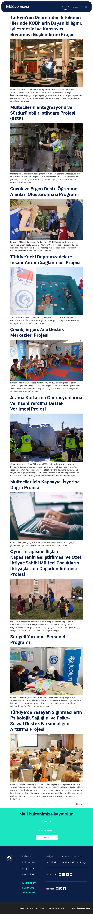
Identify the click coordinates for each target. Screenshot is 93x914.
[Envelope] (57, 888)
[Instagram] (63, 874)
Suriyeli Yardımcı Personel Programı (37, 639)
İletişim (75, 7)
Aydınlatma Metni (85, 908)
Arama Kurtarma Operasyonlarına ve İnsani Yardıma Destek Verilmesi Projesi (46, 403)
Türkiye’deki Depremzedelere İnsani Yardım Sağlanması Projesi (45, 259)
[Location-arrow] (64, 888)
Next (79, 804)
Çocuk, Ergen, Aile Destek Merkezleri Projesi (37, 332)
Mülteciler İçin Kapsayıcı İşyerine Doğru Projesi (45, 484)
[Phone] (60, 888)
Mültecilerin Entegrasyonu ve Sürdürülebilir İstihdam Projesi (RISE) (42, 112)
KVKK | (75, 908)
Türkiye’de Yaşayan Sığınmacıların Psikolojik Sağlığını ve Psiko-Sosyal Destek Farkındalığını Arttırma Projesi (46, 720)
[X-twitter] (67, 874)
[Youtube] (71, 874)
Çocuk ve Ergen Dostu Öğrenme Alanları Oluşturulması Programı (44, 191)
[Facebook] (60, 874)
